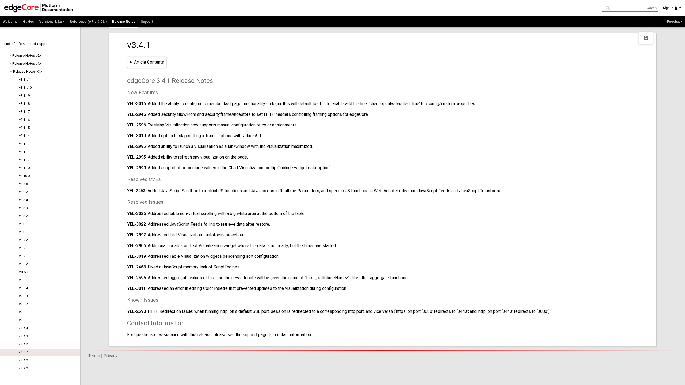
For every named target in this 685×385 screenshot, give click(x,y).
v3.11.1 (24, 152)
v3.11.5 (24, 128)
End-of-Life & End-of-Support (27, 44)
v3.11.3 (24, 144)
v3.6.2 (23, 264)
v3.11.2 (24, 160)
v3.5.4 (23, 288)
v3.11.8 (24, 104)
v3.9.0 (23, 368)
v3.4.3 (23, 336)
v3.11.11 (25, 80)
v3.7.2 (23, 240)
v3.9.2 (23, 192)
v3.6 (22, 280)
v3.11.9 (24, 96)
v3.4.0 (23, 360)
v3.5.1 (23, 312)
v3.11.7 (24, 112)
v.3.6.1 (23, 272)
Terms (94, 355)
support (250, 334)
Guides (28, 22)
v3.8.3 (23, 208)
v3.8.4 (23, 200)
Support (147, 22)
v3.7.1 (23, 256)
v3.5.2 (23, 304)
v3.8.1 (23, 224)
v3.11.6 (24, 120)
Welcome (10, 22)
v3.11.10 (25, 88)
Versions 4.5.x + (51, 22)
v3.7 (22, 248)
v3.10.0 (24, 176)
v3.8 (22, 232)
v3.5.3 (23, 296)
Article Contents (149, 62)
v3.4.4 (23, 328)
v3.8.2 (23, 216)
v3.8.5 (23, 184)
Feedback (674, 22)
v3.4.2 (23, 344)
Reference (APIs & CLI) (88, 22)
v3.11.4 (24, 136)
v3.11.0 (24, 168)
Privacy (110, 355)
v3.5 (22, 320)
